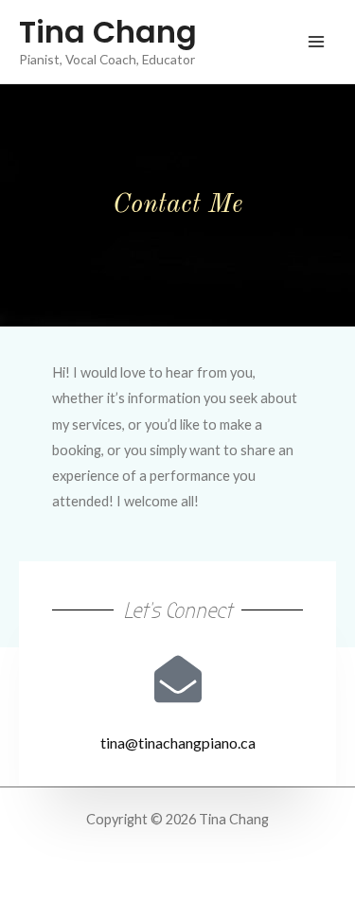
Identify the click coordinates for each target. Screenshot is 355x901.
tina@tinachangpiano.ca (178, 742)
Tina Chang (108, 31)
